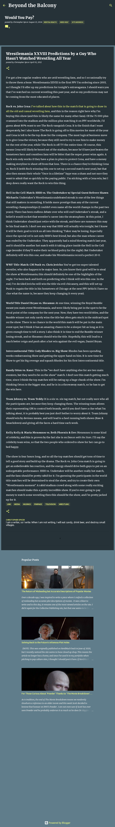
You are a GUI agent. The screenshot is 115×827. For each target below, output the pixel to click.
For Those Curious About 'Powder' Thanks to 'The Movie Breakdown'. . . (57, 693)
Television (50, 504)
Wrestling (64, 504)
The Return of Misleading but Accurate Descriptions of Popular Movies (56, 591)
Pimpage (38, 504)
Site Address (77, 22)
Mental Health (50, 22)
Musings (27, 504)
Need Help (64, 22)
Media (17, 504)
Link (9, 504)
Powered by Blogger (59, 822)
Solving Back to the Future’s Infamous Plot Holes (45, 642)
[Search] (111, 5)
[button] (8, 68)
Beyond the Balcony (32, 5)
